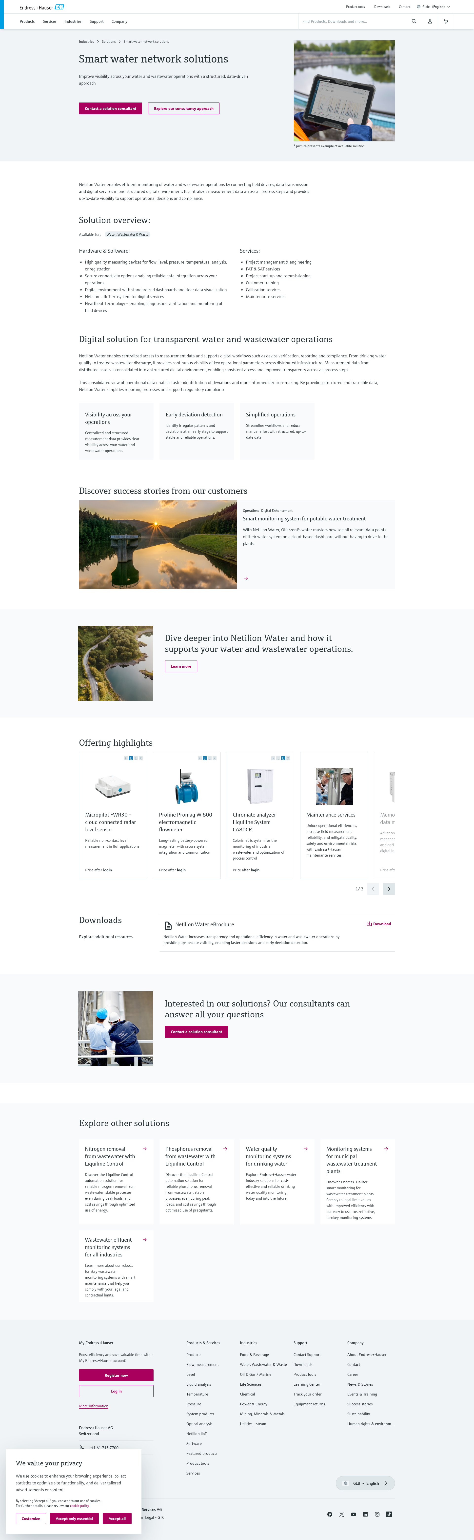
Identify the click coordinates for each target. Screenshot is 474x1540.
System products (200, 1413)
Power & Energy (253, 1403)
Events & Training (362, 1394)
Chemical (247, 1394)
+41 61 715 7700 (103, 1447)
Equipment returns (309, 1403)
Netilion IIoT (196, 1433)
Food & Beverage (254, 1354)
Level (190, 1374)
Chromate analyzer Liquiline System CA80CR (254, 822)
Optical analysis (199, 1423)
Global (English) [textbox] (433, 6)
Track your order (308, 1394)
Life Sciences (250, 1384)
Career (352, 1374)
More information (93, 1405)
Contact (404, 6)
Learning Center (307, 1384)
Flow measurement (202, 1364)
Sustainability (358, 1413)
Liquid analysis (198, 1384)
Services (193, 1473)
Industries (86, 41)
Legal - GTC (154, 1517)
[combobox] (436, 6)
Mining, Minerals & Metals (262, 1413)
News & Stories (360, 1384)
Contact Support (307, 1354)
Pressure (193, 1403)
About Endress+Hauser (367, 1354)
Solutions (109, 41)
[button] (110, 108)
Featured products (201, 1453)
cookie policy (79, 1505)
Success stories (360, 1403)
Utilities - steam (253, 1423)
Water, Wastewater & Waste (263, 1364)
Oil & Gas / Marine (255, 1374)
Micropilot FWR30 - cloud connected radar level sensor (110, 822)
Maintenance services (331, 814)
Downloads (382, 6)
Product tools (355, 6)
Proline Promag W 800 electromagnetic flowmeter (185, 822)
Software (194, 1443)
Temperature (197, 1394)
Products (193, 1354)
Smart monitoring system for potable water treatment (304, 518)
